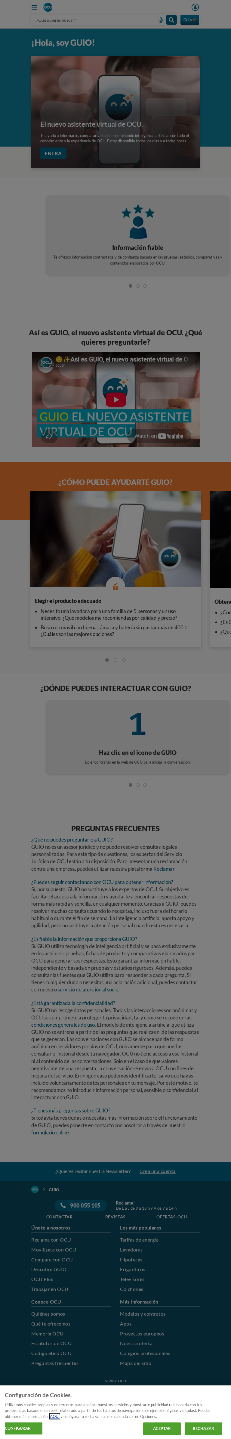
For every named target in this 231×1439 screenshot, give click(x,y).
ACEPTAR (162, 1428)
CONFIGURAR (18, 1428)
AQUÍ (55, 1416)
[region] (115, 1412)
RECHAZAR (203, 1428)
